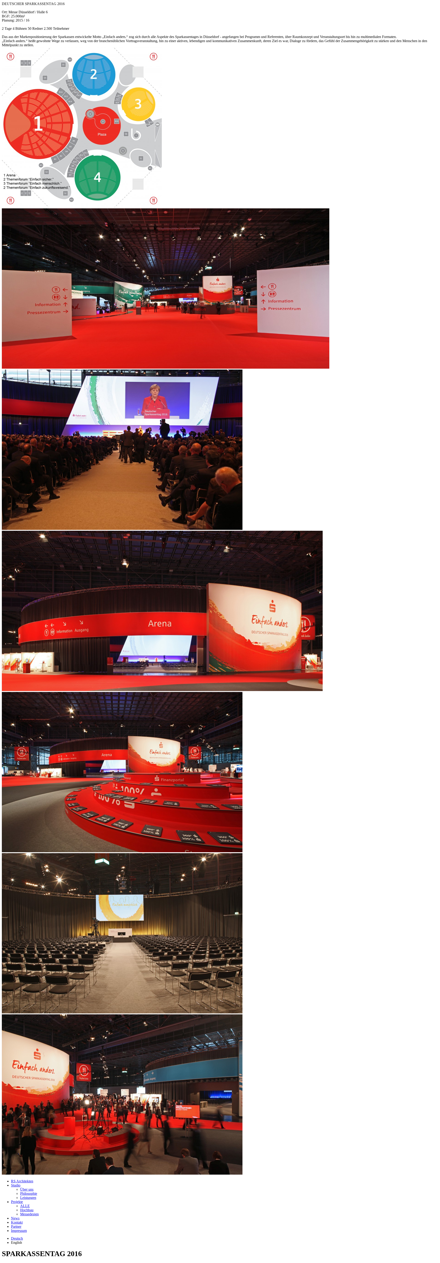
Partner (16, 1226)
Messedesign (29, 1214)
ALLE (25, 1206)
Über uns (26, 1189)
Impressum (19, 1231)
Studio (15, 1185)
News (15, 1218)
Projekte (17, 1202)
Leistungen (28, 1198)
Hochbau (26, 1210)
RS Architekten (22, 1181)
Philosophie (28, 1193)
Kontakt (17, 1222)
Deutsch (17, 1238)
